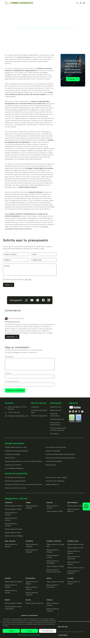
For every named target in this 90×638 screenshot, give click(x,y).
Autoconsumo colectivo (13, 465)
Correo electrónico (12, 381)
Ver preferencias (47, 631)
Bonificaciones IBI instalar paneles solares (60, 454)
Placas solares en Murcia (34, 603)
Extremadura (30, 578)
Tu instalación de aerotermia (15, 477)
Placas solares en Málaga (13, 536)
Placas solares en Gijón (54, 511)
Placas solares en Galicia (55, 581)
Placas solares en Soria (75, 567)
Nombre (8, 373)
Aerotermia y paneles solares (15, 481)
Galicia (49, 578)
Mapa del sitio (62, 626)
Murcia (28, 600)
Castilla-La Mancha (53, 541)
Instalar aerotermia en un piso (15, 488)
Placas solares (51, 465)
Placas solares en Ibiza (75, 506)
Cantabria (29, 541)
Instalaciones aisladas (12, 454)
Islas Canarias (10, 541)
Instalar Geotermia (52, 484)
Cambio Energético (24, 57)
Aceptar (11, 631)
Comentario (9, 357)
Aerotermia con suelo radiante (56, 477)
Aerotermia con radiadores (55, 481)
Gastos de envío (55, 410)
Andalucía (8, 502)
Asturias (49, 502)
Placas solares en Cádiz (13, 509)
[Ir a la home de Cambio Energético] (19, 3)
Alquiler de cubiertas (53, 451)
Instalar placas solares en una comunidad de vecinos (23, 461)
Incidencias (35, 407)
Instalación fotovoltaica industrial (16, 451)
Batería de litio (10, 458)
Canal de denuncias (57, 419)
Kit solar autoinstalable (54, 461)
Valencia (49, 600)
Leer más (28, 279)
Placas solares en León (75, 548)
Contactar (71, 79)
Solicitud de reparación (39, 416)
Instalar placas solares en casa (15, 447)
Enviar (7, 285)
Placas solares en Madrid (13, 603)
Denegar (29, 631)
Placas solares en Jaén (13, 532)
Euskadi (8, 578)
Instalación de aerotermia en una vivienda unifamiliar (23, 484)
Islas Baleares (72, 502)
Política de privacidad (34, 635)
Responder (11, 337)
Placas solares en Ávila (75, 544)
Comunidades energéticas (14, 468)
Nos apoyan (54, 433)
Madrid (7, 600)
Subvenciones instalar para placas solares (60, 458)
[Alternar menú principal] (84, 3)
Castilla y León (72, 541)
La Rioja (70, 578)
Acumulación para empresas (56, 447)
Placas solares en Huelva (13, 529)
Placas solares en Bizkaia (13, 581)
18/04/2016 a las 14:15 (12, 322)
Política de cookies (23, 635)
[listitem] (26, 300)
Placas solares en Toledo (55, 566)
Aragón (28, 502)
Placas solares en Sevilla (13, 506)
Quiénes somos (55, 407)
